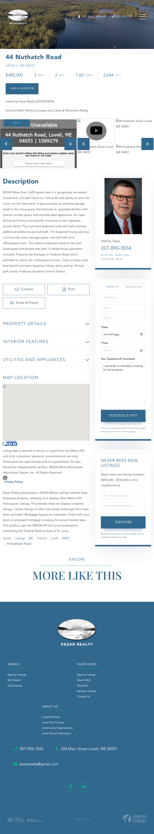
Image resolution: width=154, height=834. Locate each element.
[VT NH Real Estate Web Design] (134, 820)
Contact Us (112, 287)
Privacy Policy (14, 482)
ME (31, 538)
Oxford (41, 538)
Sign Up (100, 16)
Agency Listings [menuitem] (17, 675)
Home (7, 538)
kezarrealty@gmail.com (39, 764)
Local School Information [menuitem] (56, 733)
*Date (104, 327)
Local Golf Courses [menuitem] (53, 722)
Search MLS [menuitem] (84, 680)
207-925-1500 (123, 16)
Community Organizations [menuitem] (57, 728)
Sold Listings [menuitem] (15, 686)
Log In (85, 16)
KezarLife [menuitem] (82, 686)
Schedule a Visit (134, 287)
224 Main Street (89, 749)
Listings (20, 538)
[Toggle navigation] (142, 16)
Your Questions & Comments (118, 359)
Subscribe (123, 522)
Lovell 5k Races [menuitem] (51, 717)
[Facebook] (70, 787)
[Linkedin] (84, 787)
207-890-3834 (116, 248)
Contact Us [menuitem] (83, 696)
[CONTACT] (22, 88)
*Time (104, 343)
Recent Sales (122, 255)
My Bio (119, 259)
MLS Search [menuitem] (14, 680)
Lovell (54, 538)
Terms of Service (123, 432)
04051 (66, 538)
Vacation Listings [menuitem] (87, 691)
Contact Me (107, 259)
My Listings (107, 255)
